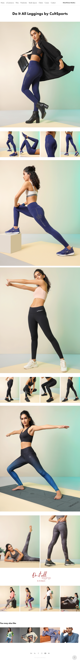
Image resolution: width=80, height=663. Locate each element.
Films (17, 3)
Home (2, 3)
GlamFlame (43, 657)
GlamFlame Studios (69, 3)
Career (47, 3)
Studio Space (33, 3)
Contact (53, 3)
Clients (41, 3)
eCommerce (10, 3)
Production (24, 3)
